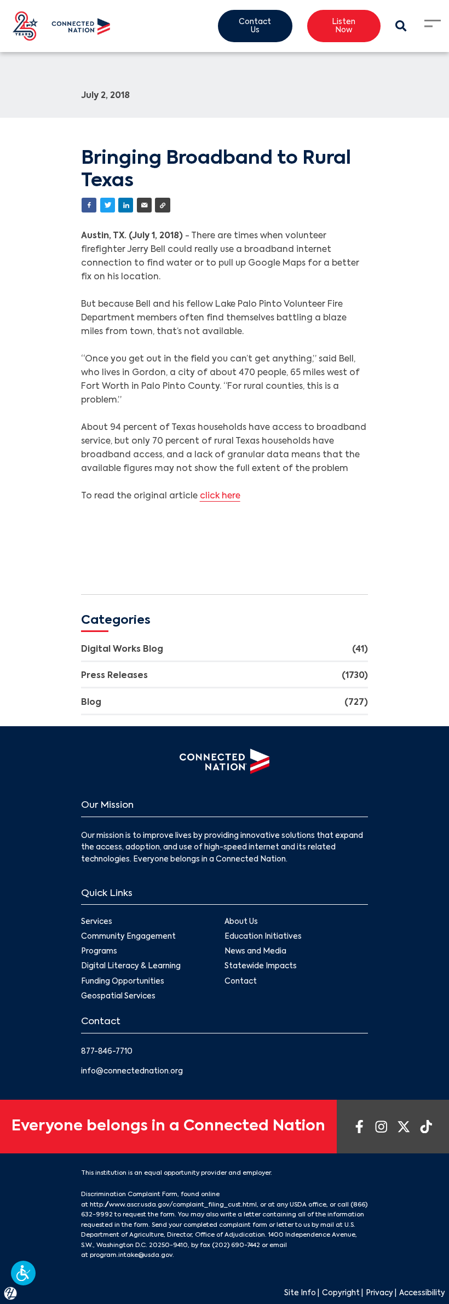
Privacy (379, 1293)
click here (220, 496)
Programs (99, 951)
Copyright (341, 1293)
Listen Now (343, 27)
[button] (23, 1273)
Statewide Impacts (261, 966)
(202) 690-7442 (236, 1245)
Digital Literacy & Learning (131, 966)
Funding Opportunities (122, 981)
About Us (241, 922)
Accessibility (422, 1293)
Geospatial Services (118, 996)
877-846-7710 (107, 1051)
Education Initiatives (263, 936)
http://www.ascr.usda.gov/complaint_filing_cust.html (173, 1205)
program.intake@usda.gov (131, 1255)
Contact (241, 981)
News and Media (255, 951)
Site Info (300, 1293)
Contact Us (255, 27)
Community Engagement (128, 936)
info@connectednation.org (132, 1071)
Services (96, 922)
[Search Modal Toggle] (401, 26)
